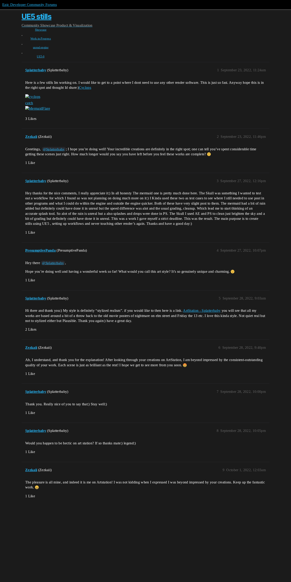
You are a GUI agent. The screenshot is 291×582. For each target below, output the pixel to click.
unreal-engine (40, 47)
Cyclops (85, 87)
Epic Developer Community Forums (29, 5)
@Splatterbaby (54, 149)
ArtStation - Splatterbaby (202, 310)
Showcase (41, 29)
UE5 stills (36, 16)
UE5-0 (41, 56)
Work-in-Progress (40, 38)
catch (29, 103)
